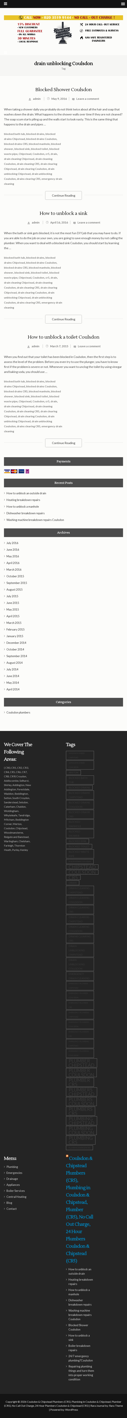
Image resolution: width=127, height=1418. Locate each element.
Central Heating (16, 1196)
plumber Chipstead (81, 1062)
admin (37, 98)
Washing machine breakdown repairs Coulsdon (35, 520)
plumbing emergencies (79, 1148)
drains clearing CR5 (28, 178)
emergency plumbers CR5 (79, 1034)
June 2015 (12, 603)
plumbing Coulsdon (81, 1130)
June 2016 (12, 549)
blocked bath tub (14, 133)
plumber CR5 (79, 1082)
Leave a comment (87, 98)
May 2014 (12, 682)
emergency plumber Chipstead (78, 985)
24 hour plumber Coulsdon (77, 765)
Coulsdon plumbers (18, 712)
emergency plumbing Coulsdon (79, 1053)
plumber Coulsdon (81, 1072)
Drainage (12, 1179)
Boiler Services (15, 1190)
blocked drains (35, 133)
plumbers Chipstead (81, 1091)
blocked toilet (39, 148)
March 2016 (13, 569)
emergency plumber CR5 (78, 1005)
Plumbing (12, 1167)
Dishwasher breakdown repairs (25, 513)
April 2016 (13, 563)
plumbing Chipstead (81, 1120)
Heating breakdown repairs (23, 500)
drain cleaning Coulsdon (79, 900)
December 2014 (16, 642)
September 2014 (16, 656)
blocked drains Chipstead (79, 795)
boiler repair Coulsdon (80, 861)
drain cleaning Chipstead (19, 158)
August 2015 (14, 589)
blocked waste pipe (79, 854)
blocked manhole (39, 143)
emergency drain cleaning (79, 976)
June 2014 (12, 676)
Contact (11, 1208)
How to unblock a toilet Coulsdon (63, 337)
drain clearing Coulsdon (32, 168)
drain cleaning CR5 (28, 163)
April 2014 (13, 689)
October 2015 (15, 576)
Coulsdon (38, 153)
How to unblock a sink (63, 213)
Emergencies (14, 1173)
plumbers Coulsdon (81, 1101)
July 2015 (12, 596)
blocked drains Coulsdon (41, 138)
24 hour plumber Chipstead (77, 755)
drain (54, 153)
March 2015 (13, 623)
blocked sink (22, 148)
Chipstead (25, 153)
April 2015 (13, 616)
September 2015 (16, 583)
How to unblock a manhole (22, 506)
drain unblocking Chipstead (77, 950)
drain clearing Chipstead (79, 919)
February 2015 (15, 629)
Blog (9, 1202)
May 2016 (12, 556)
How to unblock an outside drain (26, 493)
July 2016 (12, 543)
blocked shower (74, 833)
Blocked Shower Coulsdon (63, 90)
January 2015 (14, 636)
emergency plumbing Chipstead (79, 1043)
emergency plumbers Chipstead (79, 1014)
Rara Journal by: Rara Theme (106, 1405)
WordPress (71, 1409)
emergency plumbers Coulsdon (79, 1024)
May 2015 (12, 609)
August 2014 (14, 662)
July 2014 (12, 669)
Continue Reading (63, 195)
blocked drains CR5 (16, 143)
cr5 (47, 153)
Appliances (13, 1184)
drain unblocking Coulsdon (77, 964)
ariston (73, 772)
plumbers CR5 (80, 1111)
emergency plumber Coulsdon (78, 995)
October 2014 (15, 649)
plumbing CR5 (81, 1140)
